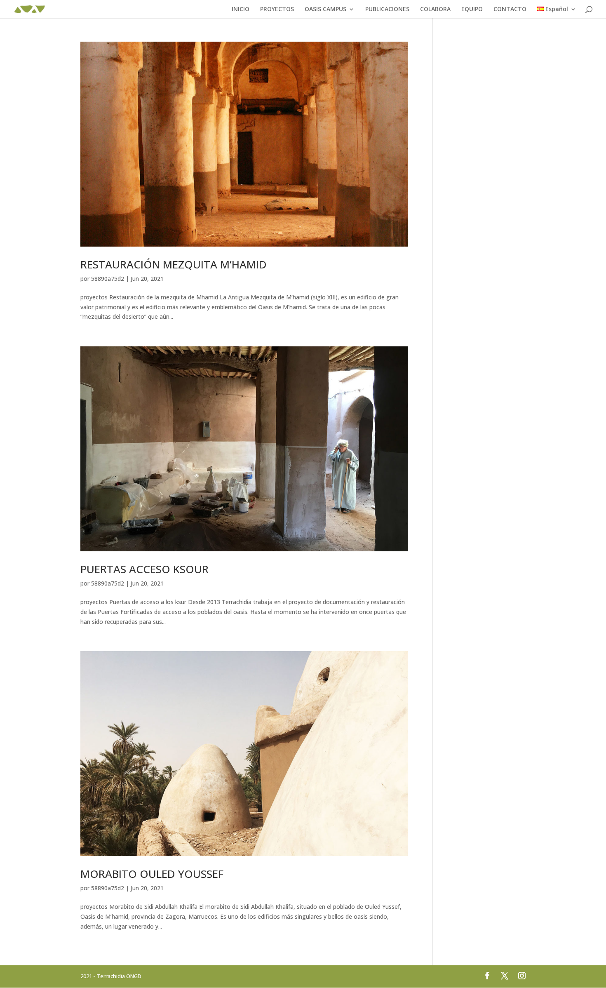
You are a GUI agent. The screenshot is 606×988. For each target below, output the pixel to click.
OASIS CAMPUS (325, 9)
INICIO (240, 9)
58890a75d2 (107, 278)
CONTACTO (509, 9)
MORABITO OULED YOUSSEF (151, 873)
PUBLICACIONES (387, 9)
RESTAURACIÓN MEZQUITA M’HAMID (173, 264)
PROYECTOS (277, 9)
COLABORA (435, 9)
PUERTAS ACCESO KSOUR (144, 569)
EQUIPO (472, 9)
